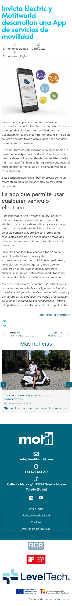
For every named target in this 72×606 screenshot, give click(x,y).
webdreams (61, 599)
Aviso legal (36, 508)
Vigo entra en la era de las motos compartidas (28, 397)
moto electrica (30, 408)
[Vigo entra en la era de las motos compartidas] (36, 370)
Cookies (36, 522)
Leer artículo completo (54, 314)
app (5, 325)
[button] (3, 384)
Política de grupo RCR (36, 528)
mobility (14, 408)
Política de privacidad (36, 515)
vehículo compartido (54, 408)
